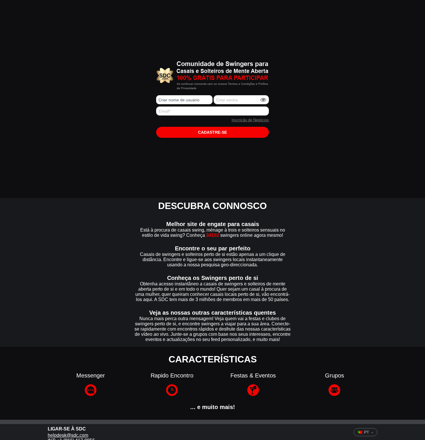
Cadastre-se (212, 132)
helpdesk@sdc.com (68, 435)
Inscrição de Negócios (250, 120)
